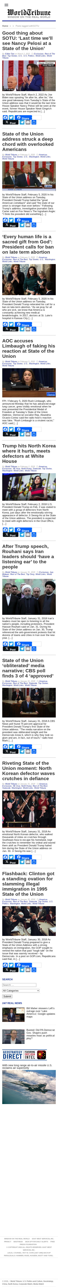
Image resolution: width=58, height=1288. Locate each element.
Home (5, 26)
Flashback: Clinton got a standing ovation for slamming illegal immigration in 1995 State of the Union (28, 884)
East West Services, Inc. (43, 1239)
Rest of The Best (20, 259)
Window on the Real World (17, 1239)
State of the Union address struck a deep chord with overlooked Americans (28, 141)
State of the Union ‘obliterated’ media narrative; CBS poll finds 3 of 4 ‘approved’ (28, 668)
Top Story (30, 574)
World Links (41, 56)
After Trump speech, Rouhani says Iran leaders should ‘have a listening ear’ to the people (28, 556)
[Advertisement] (29, 1141)
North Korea (26, 469)
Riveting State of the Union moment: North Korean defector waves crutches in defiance (28, 770)
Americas (43, 155)
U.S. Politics (28, 56)
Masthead (18, 1242)
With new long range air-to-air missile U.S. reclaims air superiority (27, 1066)
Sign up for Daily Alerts (36, 1242)
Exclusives (39, 54)
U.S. (20, 56)
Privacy (7, 1242)
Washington (34, 157)
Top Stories (12, 56)
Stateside (37, 469)
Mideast (5, 574)
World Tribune (8, 159)
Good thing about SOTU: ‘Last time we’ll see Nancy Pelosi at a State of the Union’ (27, 40)
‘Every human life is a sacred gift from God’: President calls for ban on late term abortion (28, 244)
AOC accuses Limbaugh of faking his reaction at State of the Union (28, 348)
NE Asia (16, 469)
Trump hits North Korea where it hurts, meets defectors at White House (29, 453)
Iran (51, 572)
